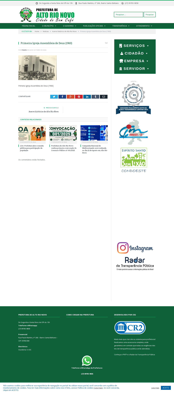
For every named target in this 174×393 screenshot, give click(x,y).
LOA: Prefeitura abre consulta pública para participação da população (32, 148)
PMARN (24, 50)
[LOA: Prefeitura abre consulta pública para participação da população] (32, 134)
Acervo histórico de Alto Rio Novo (44, 111)
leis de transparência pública (125, 349)
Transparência (119, 26)
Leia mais (98, 388)
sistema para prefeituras (145, 339)
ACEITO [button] (166, 388)
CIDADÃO (134, 53)
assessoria (131, 342)
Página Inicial (28, 26)
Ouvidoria (22, 350)
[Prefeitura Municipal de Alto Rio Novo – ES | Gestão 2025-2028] (49, 14)
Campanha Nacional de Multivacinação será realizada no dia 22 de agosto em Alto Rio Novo (94, 149)
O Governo (68, 26)
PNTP (125, 354)
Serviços (134, 46)
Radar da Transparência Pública (142, 354)
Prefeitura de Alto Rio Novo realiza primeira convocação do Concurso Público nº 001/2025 (64, 148)
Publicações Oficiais (93, 26)
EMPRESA (134, 61)
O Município (48, 26)
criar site (129, 339)
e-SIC (29, 350)
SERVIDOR (134, 69)
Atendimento (143, 26)
